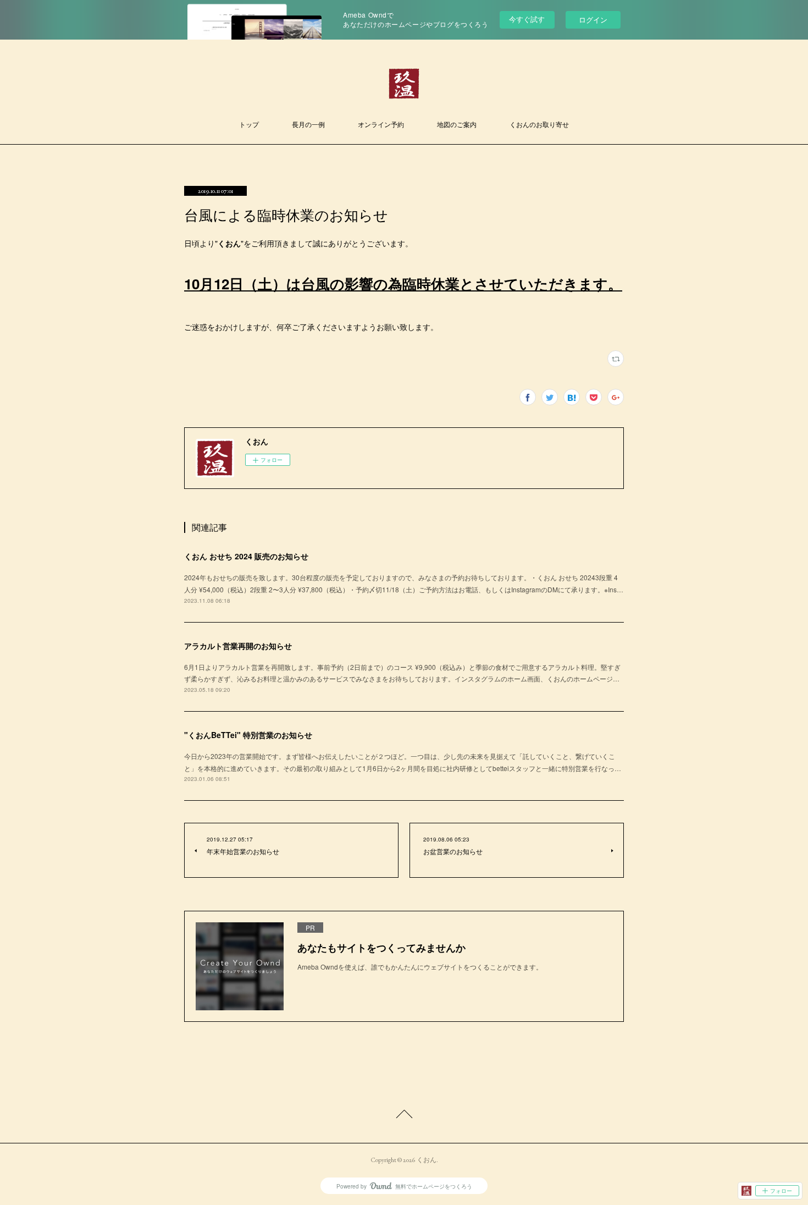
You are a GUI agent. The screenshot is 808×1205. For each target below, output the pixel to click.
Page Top (404, 1116)
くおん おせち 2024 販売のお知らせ (246, 556)
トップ (249, 124)
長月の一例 (308, 124)
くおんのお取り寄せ (539, 124)
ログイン (593, 19)
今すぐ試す (527, 19)
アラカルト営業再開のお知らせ (238, 645)
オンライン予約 (381, 124)
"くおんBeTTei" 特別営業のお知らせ (248, 734)
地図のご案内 (457, 124)
